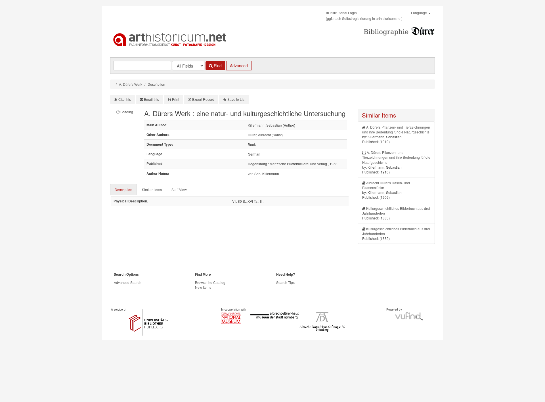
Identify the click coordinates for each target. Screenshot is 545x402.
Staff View (179, 189)
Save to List (236, 99)
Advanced (239, 65)
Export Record (203, 99)
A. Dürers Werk (130, 84)
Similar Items (152, 189)
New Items (203, 287)
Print (175, 99)
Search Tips (285, 282)
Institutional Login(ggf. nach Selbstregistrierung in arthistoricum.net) (364, 15)
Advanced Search (127, 282)
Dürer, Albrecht (259, 134)
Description (123, 189)
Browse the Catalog (210, 282)
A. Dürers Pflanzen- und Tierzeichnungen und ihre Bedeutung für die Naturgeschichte (396, 129)
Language (419, 12)
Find (217, 65)
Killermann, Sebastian (265, 125)
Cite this (124, 99)
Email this (151, 99)
